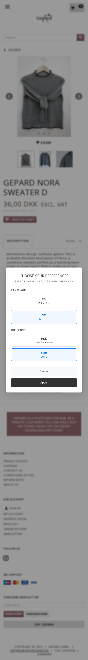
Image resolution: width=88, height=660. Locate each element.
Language (18, 290)
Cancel (44, 371)
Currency (18, 330)
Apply (44, 382)
